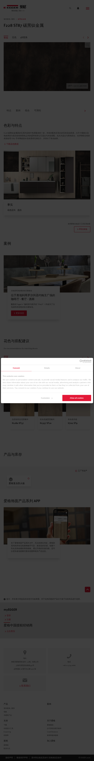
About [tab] (77, 368)
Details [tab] (47, 368)
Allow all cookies (77, 398)
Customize (45, 398)
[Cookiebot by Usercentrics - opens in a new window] (81, 361)
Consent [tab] (16, 368)
